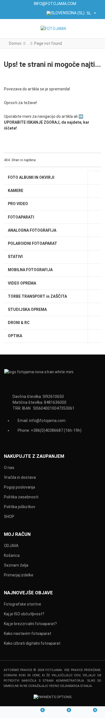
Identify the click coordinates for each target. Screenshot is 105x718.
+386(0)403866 (45, 430)
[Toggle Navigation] (9, 29)
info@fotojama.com (47, 420)
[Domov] (13, 712)
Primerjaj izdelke (18, 575)
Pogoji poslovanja (19, 487)
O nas (9, 467)
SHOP (9, 516)
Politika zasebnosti (21, 497)
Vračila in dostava (20, 477)
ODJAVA (11, 545)
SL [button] (89, 13)
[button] (97, 29)
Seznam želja (16, 565)
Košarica (12, 555)
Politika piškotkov (19, 507)
